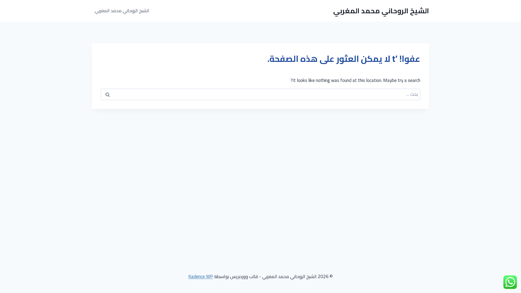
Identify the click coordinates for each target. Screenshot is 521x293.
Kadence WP (200, 276)
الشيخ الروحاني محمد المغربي (122, 10)
